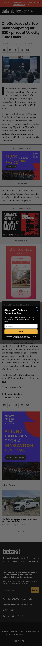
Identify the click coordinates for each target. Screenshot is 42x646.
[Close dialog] (37, 309)
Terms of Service (25, 336)
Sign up (20, 331)
